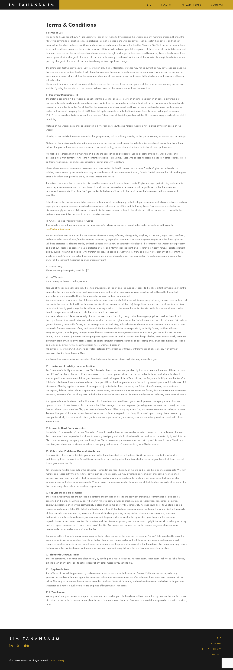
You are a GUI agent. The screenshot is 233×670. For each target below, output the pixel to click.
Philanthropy (191, 4)
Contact (217, 4)
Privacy (61, 660)
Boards (166, 4)
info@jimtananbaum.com (58, 228)
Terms (53, 660)
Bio (149, 4)
